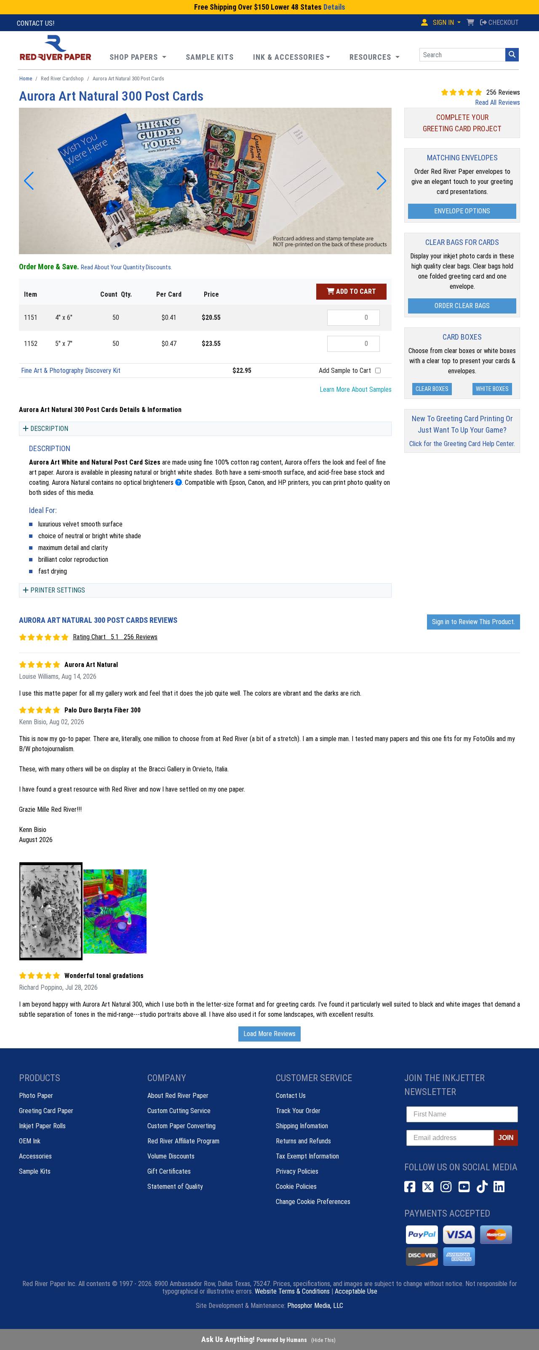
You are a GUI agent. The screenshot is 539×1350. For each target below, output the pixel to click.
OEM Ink (29, 1141)
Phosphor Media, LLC (315, 1306)
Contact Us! (35, 23)
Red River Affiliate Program (183, 1141)
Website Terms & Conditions (292, 1291)
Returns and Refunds (303, 1141)
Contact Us (291, 1096)
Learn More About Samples (356, 389)
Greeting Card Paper (46, 1111)
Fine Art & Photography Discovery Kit (70, 371)
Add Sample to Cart (345, 371)
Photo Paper (36, 1096)
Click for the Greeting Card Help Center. (462, 444)
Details (334, 7)
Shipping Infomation (302, 1126)
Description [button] (49, 429)
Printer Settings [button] (57, 590)
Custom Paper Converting (181, 1126)
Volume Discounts (171, 1156)
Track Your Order (298, 1111)
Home (25, 78)
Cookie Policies (296, 1187)
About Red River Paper (177, 1096)
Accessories (35, 1156)
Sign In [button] (443, 23)
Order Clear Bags (462, 306)
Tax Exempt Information (307, 1156)
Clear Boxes (432, 388)
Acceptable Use (356, 1291)
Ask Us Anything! (254, 1339)
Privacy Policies (297, 1171)
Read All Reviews (497, 102)
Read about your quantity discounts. (126, 267)
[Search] (512, 54)
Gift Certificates (169, 1171)
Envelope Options (462, 211)
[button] (374, 57)
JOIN (506, 1137)
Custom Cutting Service (179, 1111)
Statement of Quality (175, 1187)
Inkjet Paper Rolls (42, 1126)
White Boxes (492, 388)
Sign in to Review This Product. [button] (473, 622)
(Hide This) (323, 1340)
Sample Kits (35, 1171)
